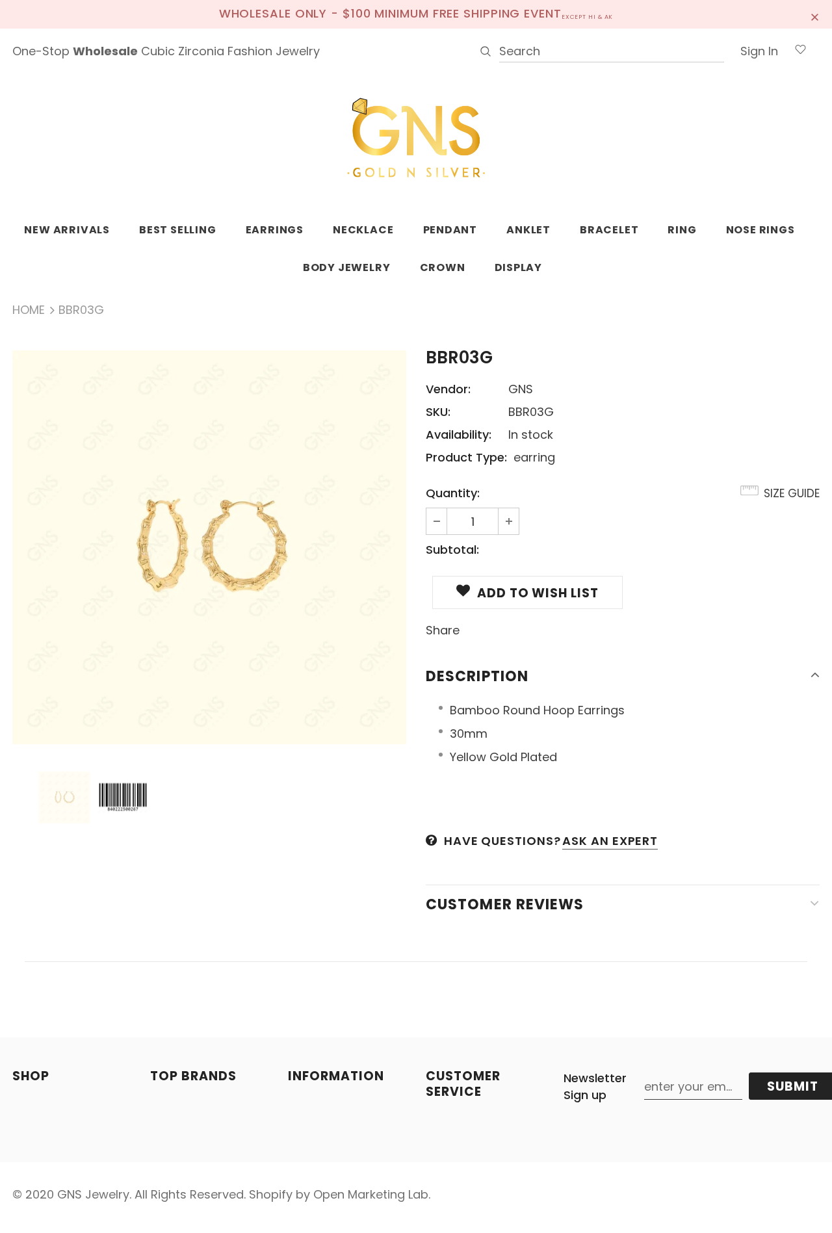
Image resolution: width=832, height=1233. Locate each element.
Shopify (270, 1194)
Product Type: (466, 457)
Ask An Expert (610, 841)
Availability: (458, 434)
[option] (209, 547)
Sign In (759, 51)
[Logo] (416, 138)
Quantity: (453, 493)
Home (28, 310)
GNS (520, 389)
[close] (815, 14)
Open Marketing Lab (370, 1194)
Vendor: (448, 389)
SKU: (438, 412)
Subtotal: (452, 549)
